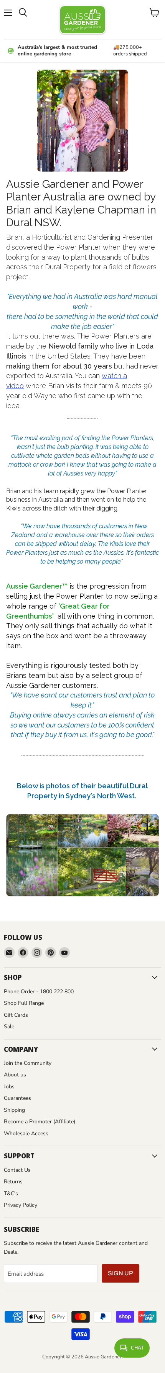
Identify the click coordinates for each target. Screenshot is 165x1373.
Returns (13, 1181)
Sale (9, 1026)
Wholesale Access (26, 1133)
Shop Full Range (24, 1003)
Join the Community (27, 1063)
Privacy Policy (20, 1205)
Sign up (120, 1273)
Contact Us (17, 1170)
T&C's (11, 1193)
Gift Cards (16, 1015)
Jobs (9, 1086)
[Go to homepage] (82, 20)
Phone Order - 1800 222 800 (39, 991)
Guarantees (17, 1098)
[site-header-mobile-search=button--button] (23, 13)
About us (15, 1074)
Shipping (14, 1110)
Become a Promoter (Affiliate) (39, 1121)
